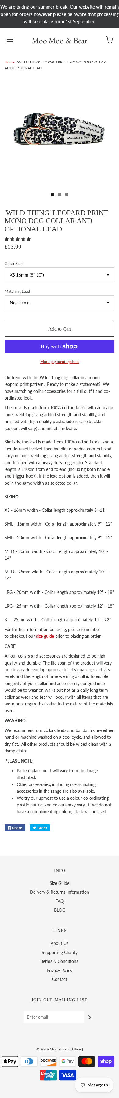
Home (9, 62)
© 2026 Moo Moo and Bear (58, 1049)
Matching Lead (17, 291)
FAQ (60, 901)
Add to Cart (59, 329)
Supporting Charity (60, 952)
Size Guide (59, 883)
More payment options (59, 361)
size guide (45, 636)
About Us (59, 943)
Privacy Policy (59, 970)
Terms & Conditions (59, 961)
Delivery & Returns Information (59, 892)
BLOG (59, 910)
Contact (59, 979)
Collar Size (14, 263)
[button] (18, 239)
